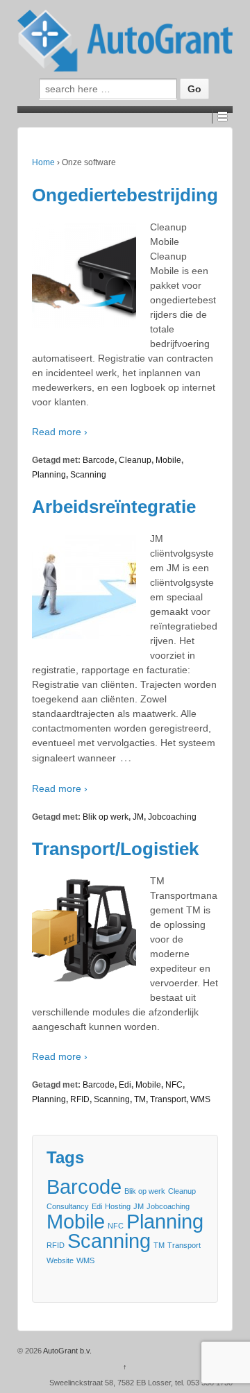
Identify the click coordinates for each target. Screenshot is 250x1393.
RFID (80, 1099)
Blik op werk (105, 817)
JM (138, 817)
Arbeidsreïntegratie (114, 506)
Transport (168, 1099)
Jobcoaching (172, 817)
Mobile (168, 460)
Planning (49, 475)
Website (60, 1260)
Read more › (60, 431)
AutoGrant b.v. (67, 1350)
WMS (200, 1099)
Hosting (118, 1206)
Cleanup (135, 460)
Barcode (99, 460)
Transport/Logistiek (115, 848)
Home (43, 162)
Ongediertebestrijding (125, 195)
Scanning (88, 475)
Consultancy (68, 1206)
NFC (174, 1085)
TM (140, 1099)
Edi (125, 1085)
